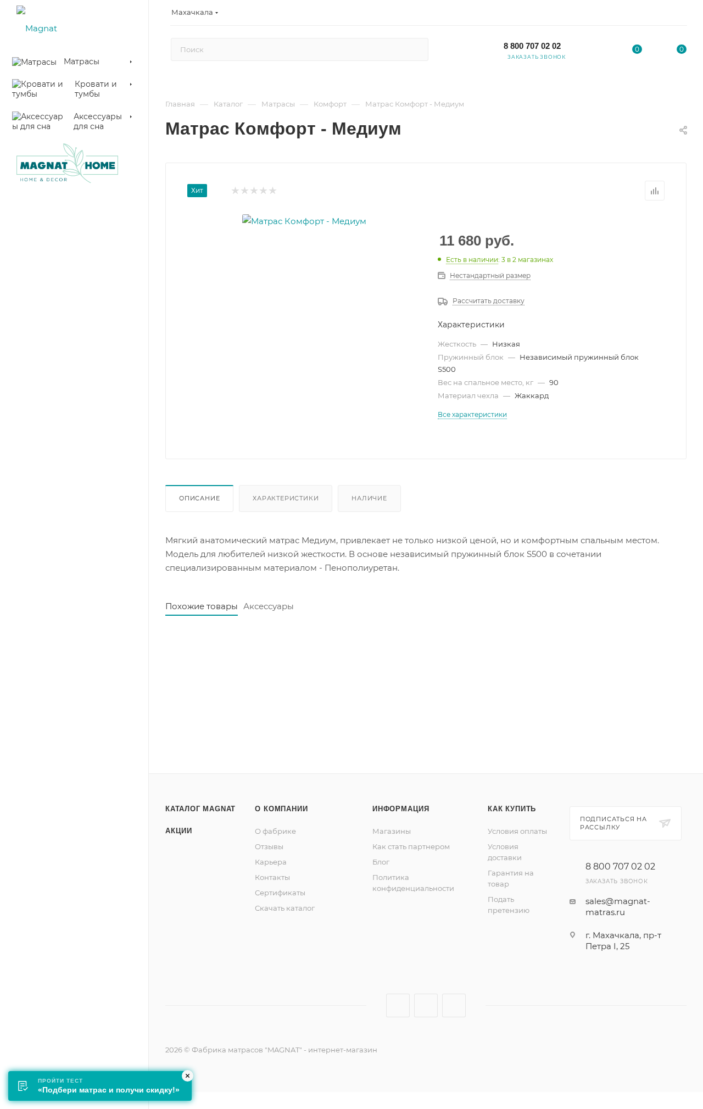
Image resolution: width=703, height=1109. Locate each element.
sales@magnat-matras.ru (617, 906)
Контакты (272, 877)
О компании (281, 809)
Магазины (391, 831)
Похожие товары (201, 606)
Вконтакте (398, 1005)
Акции (178, 831)
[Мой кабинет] (682, 14)
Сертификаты (280, 892)
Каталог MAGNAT (200, 809)
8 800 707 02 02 (532, 46)
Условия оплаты (517, 831)
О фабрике (275, 831)
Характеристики (286, 498)
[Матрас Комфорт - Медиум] (304, 221)
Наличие (369, 498)
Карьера (271, 861)
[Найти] (414, 49)
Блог (380, 861)
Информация (400, 809)
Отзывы (269, 846)
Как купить (512, 809)
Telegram (426, 1005)
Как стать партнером (411, 846)
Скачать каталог (285, 908)
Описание (199, 498)
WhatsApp (454, 1005)
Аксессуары (268, 606)
